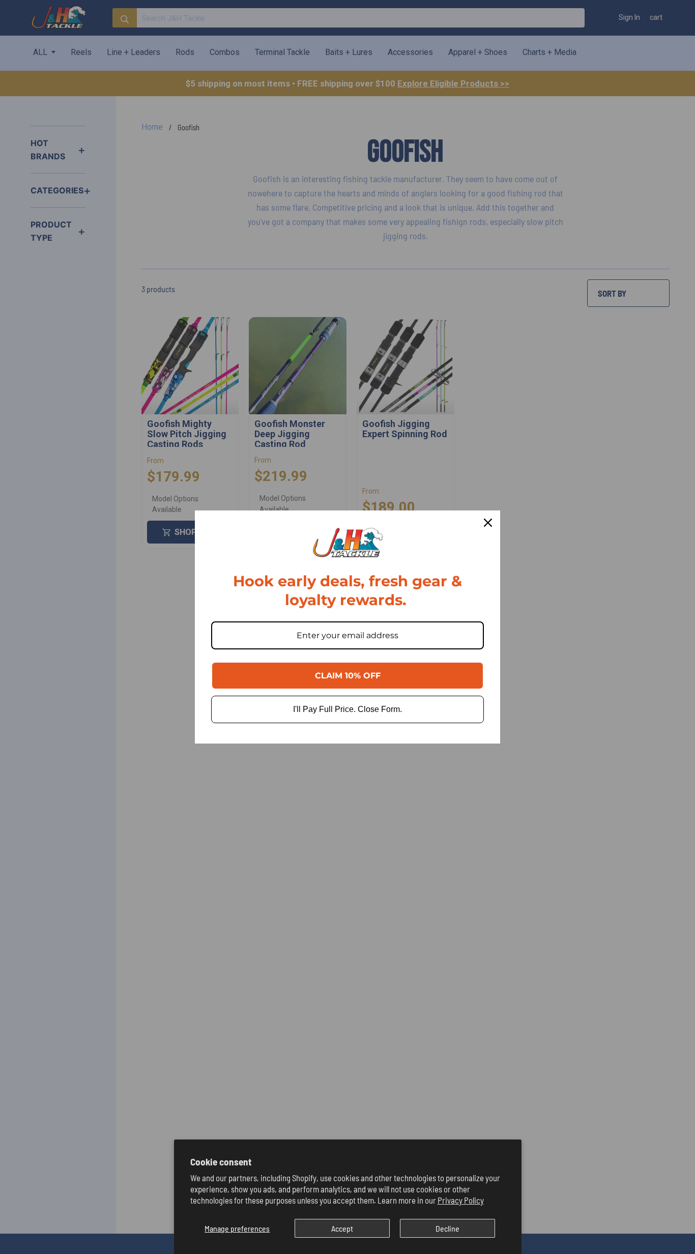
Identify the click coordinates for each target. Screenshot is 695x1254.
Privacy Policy (461, 1200)
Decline (447, 1228)
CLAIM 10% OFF (348, 675)
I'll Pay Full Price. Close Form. (347, 709)
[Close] (488, 522)
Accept (342, 1228)
